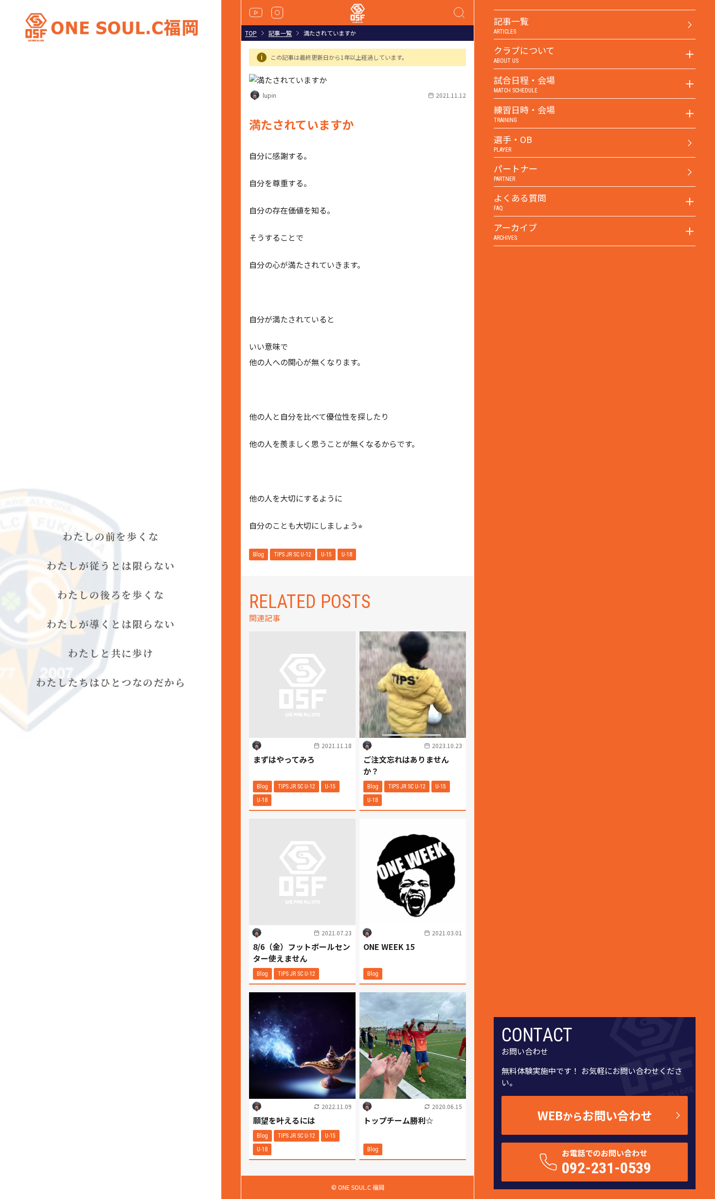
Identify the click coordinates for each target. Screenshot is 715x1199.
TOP (251, 33)
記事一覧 (280, 33)
